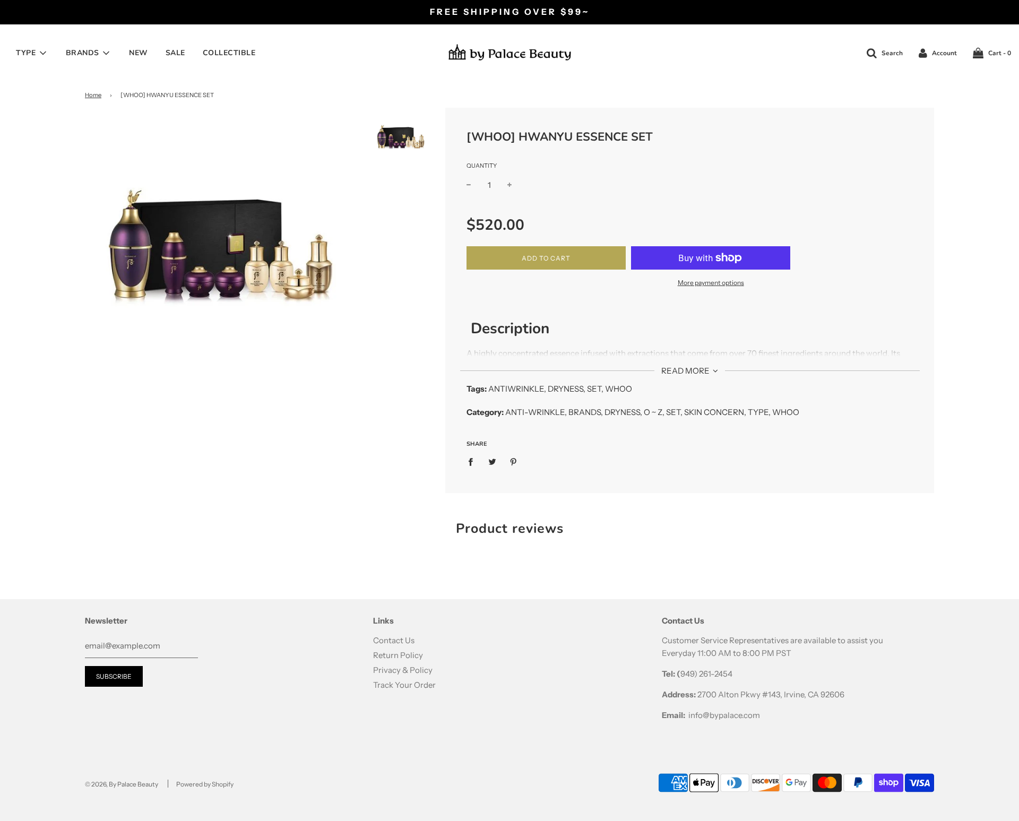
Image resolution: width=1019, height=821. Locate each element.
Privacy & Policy (403, 670)
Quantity (482, 165)
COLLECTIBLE (229, 53)
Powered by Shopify (205, 784)
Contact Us (393, 640)
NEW (138, 53)
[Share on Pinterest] (514, 461)
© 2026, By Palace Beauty (121, 784)
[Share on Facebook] (473, 461)
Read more (686, 371)
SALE (175, 53)
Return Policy (398, 655)
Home (93, 95)
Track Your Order (404, 685)
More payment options (711, 283)
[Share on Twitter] (492, 461)
